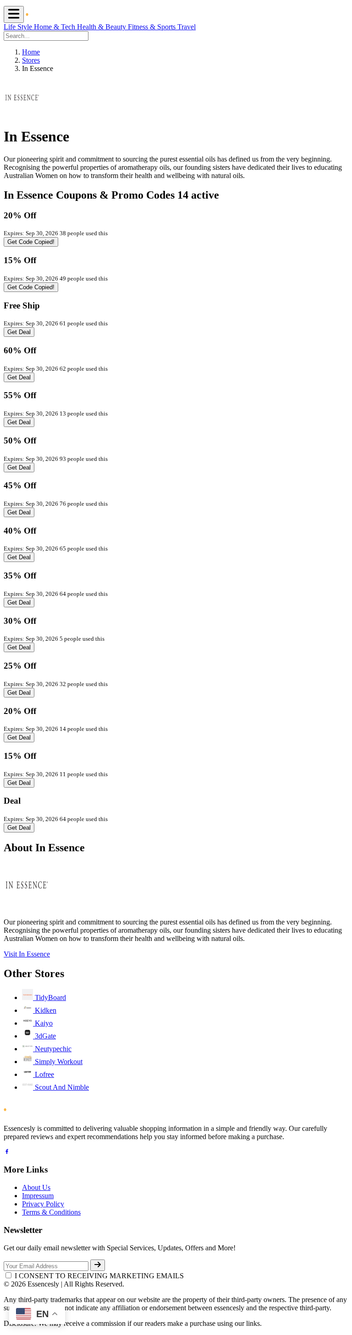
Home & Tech (55, 27)
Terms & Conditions (51, 1212)
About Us (36, 1187)
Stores (31, 60)
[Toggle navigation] (14, 14)
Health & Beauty (102, 27)
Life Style (19, 27)
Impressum (38, 1196)
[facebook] (7, 1152)
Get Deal (19, 332)
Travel (186, 27)
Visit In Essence (27, 954)
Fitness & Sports (152, 27)
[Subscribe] (97, 1265)
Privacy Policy (43, 1204)
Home (31, 52)
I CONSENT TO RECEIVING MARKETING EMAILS (99, 1276)
